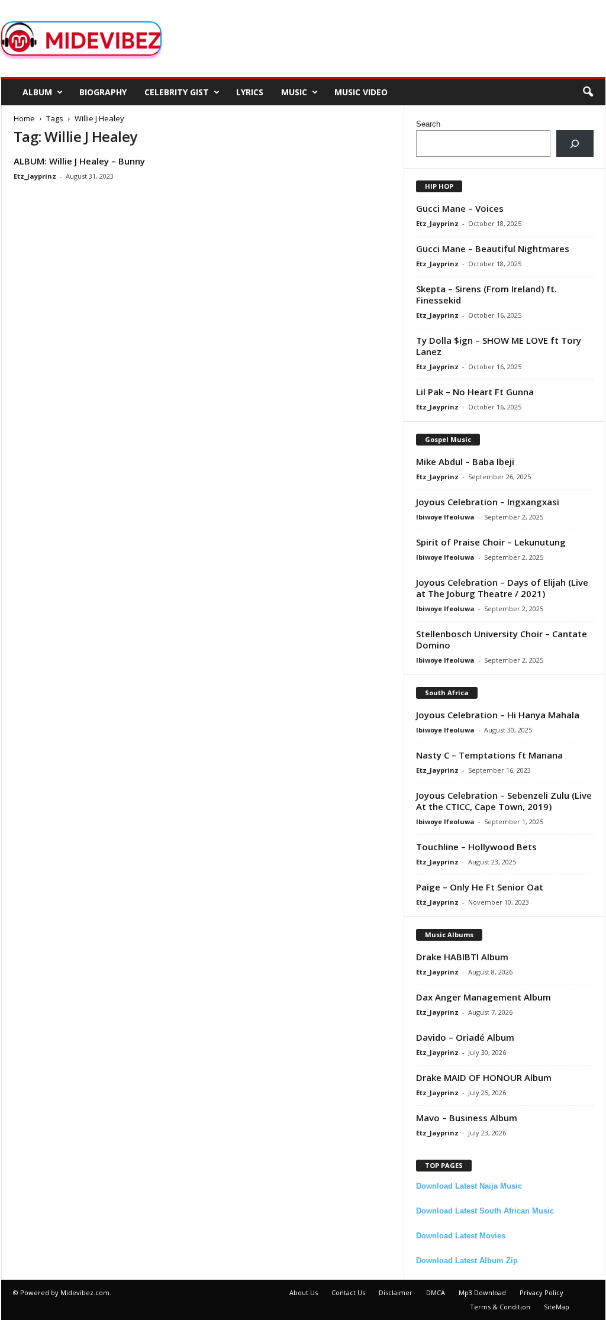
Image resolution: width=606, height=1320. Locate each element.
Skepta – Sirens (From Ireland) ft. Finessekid (486, 294)
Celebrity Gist (176, 92)
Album (37, 92)
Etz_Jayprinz (35, 176)
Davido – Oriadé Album (465, 1037)
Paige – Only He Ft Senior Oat (479, 887)
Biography (103, 92)
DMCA (435, 1292)
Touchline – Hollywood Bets (476, 847)
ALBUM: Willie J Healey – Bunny (79, 161)
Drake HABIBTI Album (462, 957)
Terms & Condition (500, 1306)
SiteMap (556, 1306)
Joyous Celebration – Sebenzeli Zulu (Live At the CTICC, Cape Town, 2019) (504, 800)
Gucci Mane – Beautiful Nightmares (492, 248)
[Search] (575, 143)
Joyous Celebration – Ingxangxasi (487, 502)
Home (24, 118)
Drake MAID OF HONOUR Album (484, 1077)
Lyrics (249, 92)
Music (294, 92)
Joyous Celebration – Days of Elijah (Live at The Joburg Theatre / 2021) (502, 587)
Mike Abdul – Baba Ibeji (465, 461)
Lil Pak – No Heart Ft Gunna (475, 392)
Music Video (361, 92)
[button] (588, 92)
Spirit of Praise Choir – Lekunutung (491, 542)
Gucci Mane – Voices (460, 208)
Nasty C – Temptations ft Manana (489, 755)
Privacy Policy (541, 1292)
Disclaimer (395, 1292)
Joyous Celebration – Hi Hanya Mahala (497, 715)
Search (428, 124)
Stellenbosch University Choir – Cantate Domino (501, 639)
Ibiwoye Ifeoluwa (445, 516)
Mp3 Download (482, 1292)
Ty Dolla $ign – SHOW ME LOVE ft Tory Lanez (498, 345)
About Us (303, 1292)
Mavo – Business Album (466, 1118)
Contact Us (348, 1292)
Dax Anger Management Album (483, 997)
